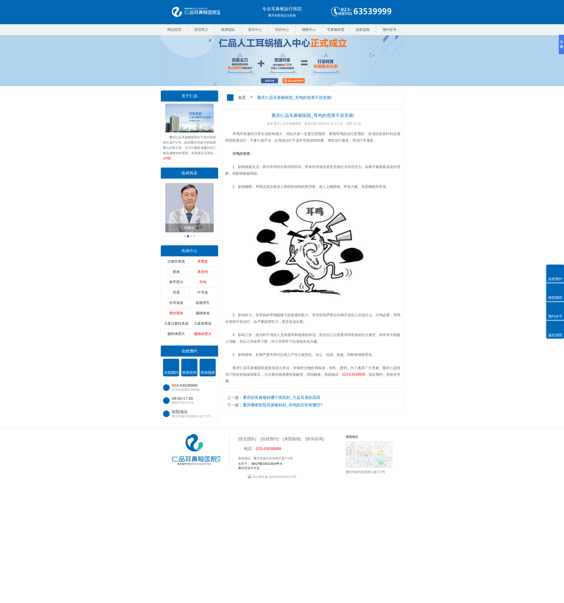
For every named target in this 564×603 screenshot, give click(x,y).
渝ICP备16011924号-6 (266, 463)
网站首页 (174, 29)
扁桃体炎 (203, 313)
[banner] (282, 60)
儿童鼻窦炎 (203, 323)
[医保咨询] (315, 439)
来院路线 (555, 298)
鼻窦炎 (202, 261)
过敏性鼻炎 (176, 261)
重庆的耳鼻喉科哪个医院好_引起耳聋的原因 (281, 397)
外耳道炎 (176, 303)
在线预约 (171, 372)
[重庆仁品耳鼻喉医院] (200, 450)
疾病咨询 (189, 372)
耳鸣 (202, 282)
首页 (242, 97)
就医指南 (363, 29)
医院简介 (201, 29)
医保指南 (208, 372)
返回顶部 (555, 335)
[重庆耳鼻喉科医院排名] (196, 12)
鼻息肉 (202, 272)
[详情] (167, 158)
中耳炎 (202, 292)
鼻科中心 (255, 29)
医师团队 (228, 29)
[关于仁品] (189, 118)
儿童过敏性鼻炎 (176, 323)
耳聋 (176, 292)
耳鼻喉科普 (336, 29)
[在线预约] (270, 439)
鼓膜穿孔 (203, 303)
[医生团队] (247, 439)
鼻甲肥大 (176, 282)
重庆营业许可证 (249, 468)
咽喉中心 (309, 29)
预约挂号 (389, 29)
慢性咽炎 (176, 313)
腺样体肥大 (176, 334)
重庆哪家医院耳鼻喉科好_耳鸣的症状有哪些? (283, 405)
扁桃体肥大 (203, 334)
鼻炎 (176, 272)
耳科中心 (282, 29)
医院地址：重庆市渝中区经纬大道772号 (265, 458)
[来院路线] (292, 439)
